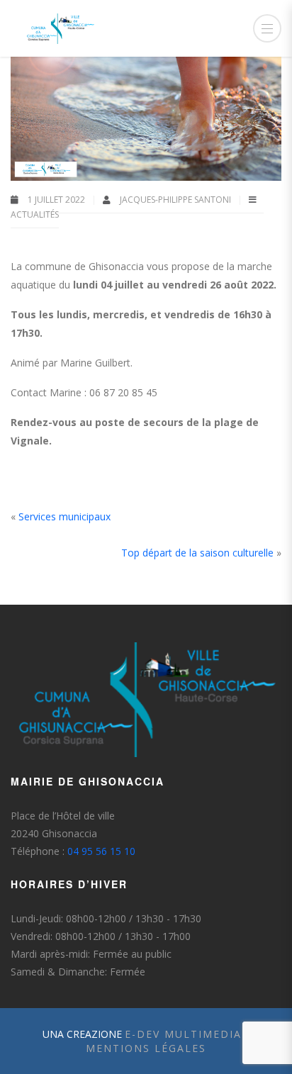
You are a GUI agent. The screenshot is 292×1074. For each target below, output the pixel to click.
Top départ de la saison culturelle (197, 552)
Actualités (35, 214)
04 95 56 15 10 (101, 851)
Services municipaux (64, 516)
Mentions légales (146, 1048)
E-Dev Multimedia (183, 1034)
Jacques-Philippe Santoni (176, 200)
